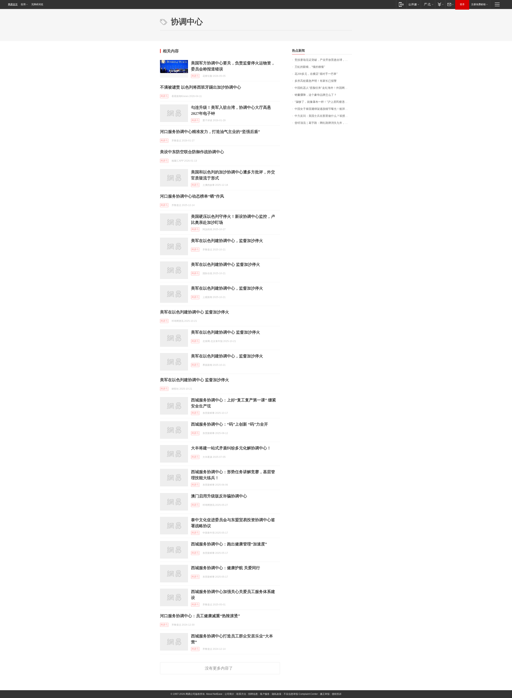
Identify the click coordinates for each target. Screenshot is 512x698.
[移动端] (401, 4)
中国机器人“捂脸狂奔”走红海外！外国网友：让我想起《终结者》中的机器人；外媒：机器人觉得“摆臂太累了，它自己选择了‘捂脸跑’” (323, 87)
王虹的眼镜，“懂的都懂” (310, 66)
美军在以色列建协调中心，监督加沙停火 (227, 240)
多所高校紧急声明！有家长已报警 (316, 80)
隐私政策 (276, 694)
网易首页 (13, 4)
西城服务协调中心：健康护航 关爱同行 (225, 568)
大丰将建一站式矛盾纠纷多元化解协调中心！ (231, 448)
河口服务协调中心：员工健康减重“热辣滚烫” (200, 616)
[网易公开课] (414, 4)
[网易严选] (428, 4)
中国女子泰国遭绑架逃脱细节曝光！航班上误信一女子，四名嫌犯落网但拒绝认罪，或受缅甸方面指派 (323, 108)
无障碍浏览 (37, 4)
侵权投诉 (336, 694)
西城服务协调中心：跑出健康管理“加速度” (229, 544)
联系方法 (241, 694)
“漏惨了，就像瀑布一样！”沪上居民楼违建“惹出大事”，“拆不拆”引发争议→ (323, 101)
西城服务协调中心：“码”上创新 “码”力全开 (229, 424)
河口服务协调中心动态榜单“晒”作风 (192, 196)
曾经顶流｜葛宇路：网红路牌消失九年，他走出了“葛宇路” (323, 122)
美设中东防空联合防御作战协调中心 (192, 152)
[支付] (440, 4)
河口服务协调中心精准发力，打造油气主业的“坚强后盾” (210, 131)
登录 (462, 4)
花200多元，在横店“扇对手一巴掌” (316, 73)
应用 (23, 4)
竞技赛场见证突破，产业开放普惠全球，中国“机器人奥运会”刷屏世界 (323, 59)
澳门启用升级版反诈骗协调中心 (219, 496)
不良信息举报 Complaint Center (301, 694)
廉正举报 (325, 694)
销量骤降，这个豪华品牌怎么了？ (316, 94)
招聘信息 (253, 694)
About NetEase (214, 694)
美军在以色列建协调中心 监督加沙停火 (225, 264)
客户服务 (265, 694)
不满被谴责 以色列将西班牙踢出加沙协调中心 (200, 87)
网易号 (195, 76)
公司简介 (229, 694)
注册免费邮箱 (478, 4)
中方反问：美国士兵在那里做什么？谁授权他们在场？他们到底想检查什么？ (323, 115)
